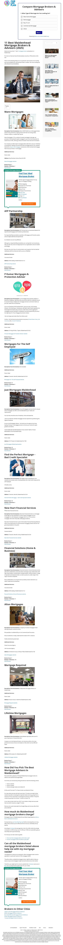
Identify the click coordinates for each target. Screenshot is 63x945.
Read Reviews (7, 167)
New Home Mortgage (29, 17)
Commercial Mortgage (29, 26)
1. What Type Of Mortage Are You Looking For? (35, 13)
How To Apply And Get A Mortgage (51, 86)
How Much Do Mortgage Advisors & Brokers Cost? (51, 71)
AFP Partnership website (10, 263)
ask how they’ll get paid (18, 822)
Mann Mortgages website (10, 161)
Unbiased (42, 36)
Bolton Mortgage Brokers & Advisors (13, 913)
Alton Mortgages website (10, 655)
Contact (25, 930)
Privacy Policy (34, 930)
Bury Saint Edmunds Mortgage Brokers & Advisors (16, 915)
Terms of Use (40, 930)
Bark (5, 865)
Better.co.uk (36, 36)
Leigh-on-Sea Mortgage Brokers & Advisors (14, 911)
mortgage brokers (22, 51)
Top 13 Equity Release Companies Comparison (51, 115)
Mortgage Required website (10, 703)
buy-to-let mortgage (15, 147)
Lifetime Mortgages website (10, 757)
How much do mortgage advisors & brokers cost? (18, 838)
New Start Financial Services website (12, 538)
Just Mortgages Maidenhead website (12, 444)
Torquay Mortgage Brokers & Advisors (13, 918)
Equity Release (23, 197)
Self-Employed (23, 194)
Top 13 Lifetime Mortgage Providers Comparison (50, 130)
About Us (29, 930)
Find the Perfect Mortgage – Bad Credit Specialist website (17, 497)
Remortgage (27, 20)
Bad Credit (22, 192)
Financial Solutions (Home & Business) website (15, 594)
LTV (23, 196)
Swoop (47, 36)
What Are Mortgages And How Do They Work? (51, 56)
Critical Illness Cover (33, 319)
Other (25, 29)
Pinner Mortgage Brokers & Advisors (13, 916)
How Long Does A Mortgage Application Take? (51, 101)
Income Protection (16, 321)
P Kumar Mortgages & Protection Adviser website (15, 333)
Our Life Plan (10, 3)
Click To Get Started (28, 203)
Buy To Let (26, 23)
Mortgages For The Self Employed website (14, 379)
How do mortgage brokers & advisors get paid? (18, 839)
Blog (22, 930)
